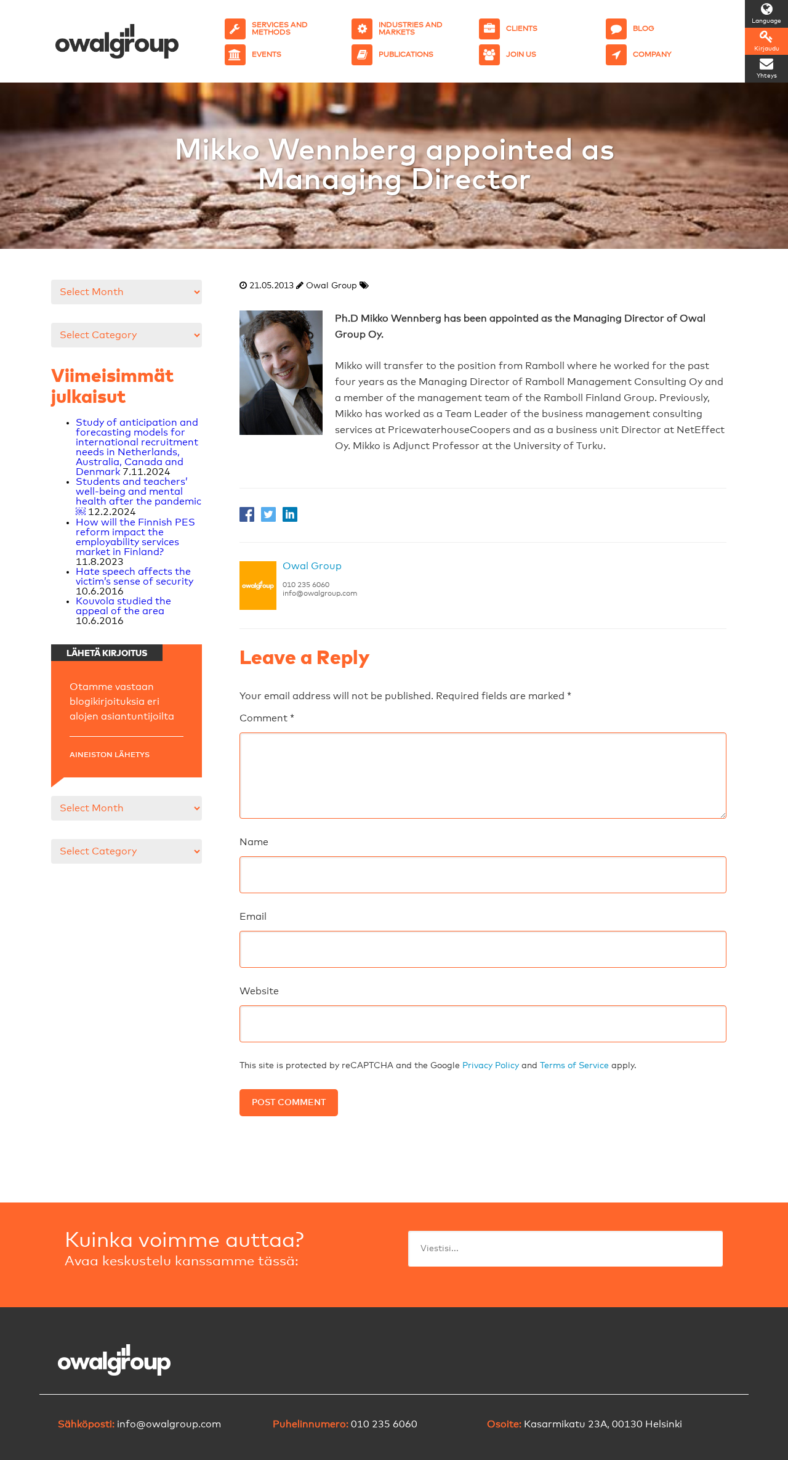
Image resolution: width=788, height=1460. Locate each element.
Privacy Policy (490, 1065)
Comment (266, 718)
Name (253, 842)
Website (259, 991)
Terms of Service (574, 1065)
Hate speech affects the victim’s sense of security (134, 576)
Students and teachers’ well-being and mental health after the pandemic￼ (138, 497)
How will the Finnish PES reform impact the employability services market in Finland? (135, 537)
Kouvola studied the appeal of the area (123, 606)
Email (253, 917)
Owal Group (312, 566)
